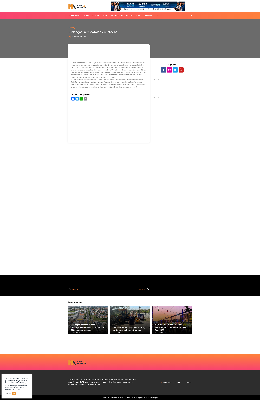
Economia (96, 16)
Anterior (75, 290)
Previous (65, 322)
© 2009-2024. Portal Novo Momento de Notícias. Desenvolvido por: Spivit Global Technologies (130, 397)
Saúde (138, 16)
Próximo (142, 290)
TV (157, 16)
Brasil (105, 16)
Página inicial (74, 16)
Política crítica (117, 16)
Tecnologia (148, 16)
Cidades (86, 16)
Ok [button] (14, 393)
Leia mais (8, 393)
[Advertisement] (172, 187)
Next (195, 322)
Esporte (129, 16)
